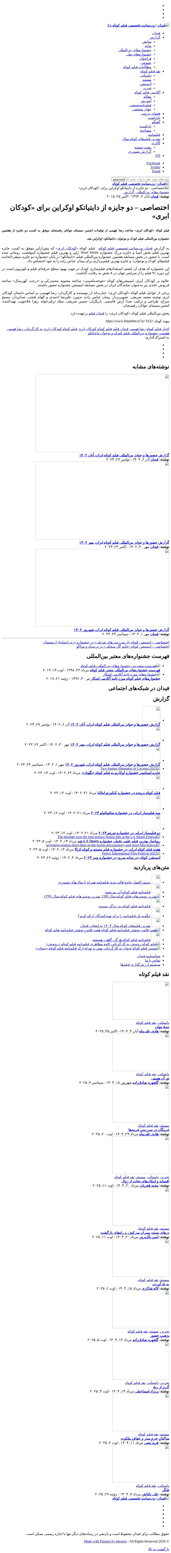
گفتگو (156, 122)
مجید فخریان (149, 1185)
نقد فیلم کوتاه (150, 71)
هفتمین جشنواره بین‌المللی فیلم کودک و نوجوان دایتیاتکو (128, 333)
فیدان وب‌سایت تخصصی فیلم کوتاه (126, 248)
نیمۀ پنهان (162, 1027)
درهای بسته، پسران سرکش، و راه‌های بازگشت (134, 1233)
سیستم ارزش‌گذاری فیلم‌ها (140, 964)
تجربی (146, 88)
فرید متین (151, 1443)
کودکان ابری (66, 248)
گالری (155, 143)
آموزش (145, 101)
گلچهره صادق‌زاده (146, 1082)
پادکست (145, 126)
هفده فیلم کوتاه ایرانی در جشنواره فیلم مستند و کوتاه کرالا (117, 849)
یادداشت (154, 118)
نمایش (146, 41)
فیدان (156, 33)
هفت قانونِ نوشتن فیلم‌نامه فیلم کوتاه (72, 930)
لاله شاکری (150, 1288)
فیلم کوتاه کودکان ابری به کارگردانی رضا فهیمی (42, 329)
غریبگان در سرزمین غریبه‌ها (148, 1130)
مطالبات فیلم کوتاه (137, 67)
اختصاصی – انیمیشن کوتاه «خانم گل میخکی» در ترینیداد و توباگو (122, 646)
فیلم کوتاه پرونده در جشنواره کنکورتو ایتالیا (129, 793)
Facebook (153, 163)
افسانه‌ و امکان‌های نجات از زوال (145, 1181)
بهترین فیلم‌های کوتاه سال (141, 139)
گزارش (154, 37)
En (110, 25)
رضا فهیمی (137, 329)
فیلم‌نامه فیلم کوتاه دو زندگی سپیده (125, 906)
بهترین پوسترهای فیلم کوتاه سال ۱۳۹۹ (72, 896)
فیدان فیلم (96, 313)
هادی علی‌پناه (149, 1031)
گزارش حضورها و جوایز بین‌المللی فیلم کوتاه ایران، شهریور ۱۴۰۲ (121, 630)
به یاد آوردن (160, 1284)
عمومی (145, 63)
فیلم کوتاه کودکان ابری (95, 329)
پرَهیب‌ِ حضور (159, 1335)
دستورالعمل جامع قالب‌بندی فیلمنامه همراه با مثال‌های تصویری (104, 882)
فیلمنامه (154, 135)
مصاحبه (145, 130)
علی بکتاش (150, 1494)
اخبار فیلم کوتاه (158, 329)
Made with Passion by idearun (105, 1541)
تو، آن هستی (160, 1078)
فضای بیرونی (150, 113)
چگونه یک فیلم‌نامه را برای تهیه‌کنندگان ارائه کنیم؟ (114, 916)
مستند (146, 80)
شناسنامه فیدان (148, 956)
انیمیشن (145, 84)
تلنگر (165, 1490)
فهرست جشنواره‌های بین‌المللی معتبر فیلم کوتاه (125, 670)
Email (156, 171)
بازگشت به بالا (158, 1549)
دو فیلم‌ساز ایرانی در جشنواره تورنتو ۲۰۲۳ (129, 833)
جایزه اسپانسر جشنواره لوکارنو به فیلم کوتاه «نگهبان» (120, 773)
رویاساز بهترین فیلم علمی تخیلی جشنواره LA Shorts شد (119, 841)
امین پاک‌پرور (149, 1237)
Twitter (155, 167)
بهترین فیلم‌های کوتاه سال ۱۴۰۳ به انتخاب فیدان (115, 926)
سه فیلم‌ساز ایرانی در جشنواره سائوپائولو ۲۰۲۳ (125, 813)
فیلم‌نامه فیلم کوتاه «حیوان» (56, 948)
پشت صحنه (142, 147)
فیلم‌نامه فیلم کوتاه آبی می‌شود (128, 892)
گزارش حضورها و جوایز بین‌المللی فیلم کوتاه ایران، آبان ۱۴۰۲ (124, 455)
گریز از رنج (161, 1387)
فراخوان (145, 58)
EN (157, 155)
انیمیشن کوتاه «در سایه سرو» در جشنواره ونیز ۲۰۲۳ (122, 857)
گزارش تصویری (139, 151)
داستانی (145, 75)
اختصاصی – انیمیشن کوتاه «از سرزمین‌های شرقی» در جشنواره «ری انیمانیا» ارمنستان (106, 642)
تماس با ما (152, 960)
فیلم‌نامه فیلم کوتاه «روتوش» (67, 944)
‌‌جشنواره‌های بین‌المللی (134, 50)
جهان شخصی (141, 109)
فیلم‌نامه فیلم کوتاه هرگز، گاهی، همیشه (121, 940)
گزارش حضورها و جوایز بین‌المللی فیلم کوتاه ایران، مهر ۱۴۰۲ (124, 542)
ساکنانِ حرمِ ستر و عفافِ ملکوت (145, 1438)
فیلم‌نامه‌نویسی (140, 105)
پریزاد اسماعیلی (147, 1391)
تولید (148, 46)
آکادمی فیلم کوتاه (147, 92)
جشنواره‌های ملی (138, 54)
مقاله (147, 96)
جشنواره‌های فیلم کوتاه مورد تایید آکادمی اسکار (125, 678)
